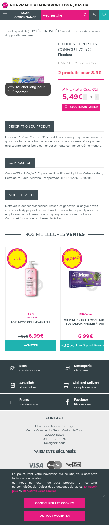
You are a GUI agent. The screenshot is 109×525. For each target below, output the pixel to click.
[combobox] (63, 15)
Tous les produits (16, 31)
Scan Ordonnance (25, 15)
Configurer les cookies (54, 503)
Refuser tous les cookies (39, 491)
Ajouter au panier (83, 106)
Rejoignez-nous (54, 443)
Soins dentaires (70, 31)
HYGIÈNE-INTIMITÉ (44, 31)
